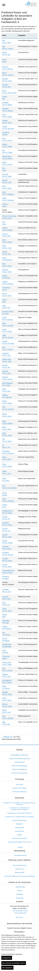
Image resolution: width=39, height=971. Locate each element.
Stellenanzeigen (20, 887)
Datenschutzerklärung (7, 954)
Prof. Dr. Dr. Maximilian (9, 488)
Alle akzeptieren (7, 967)
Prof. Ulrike (5, 480)
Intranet (20, 847)
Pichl (3, 485)
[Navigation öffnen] (3, 5)
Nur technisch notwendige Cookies (13, 963)
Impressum (19, 954)
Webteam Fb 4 (8, 737)
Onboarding (19, 898)
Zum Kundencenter (20, 913)
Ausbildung (19, 894)
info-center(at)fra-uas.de (20, 910)
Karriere (19, 890)
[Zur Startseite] (31, 3)
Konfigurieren (6, 958)
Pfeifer (4, 478)
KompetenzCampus (20, 855)
